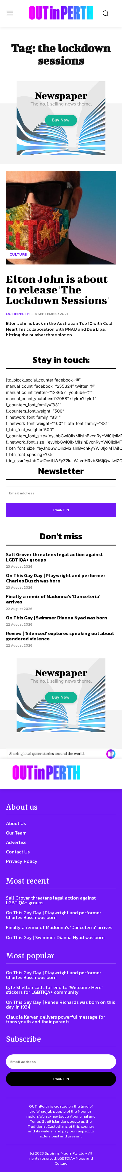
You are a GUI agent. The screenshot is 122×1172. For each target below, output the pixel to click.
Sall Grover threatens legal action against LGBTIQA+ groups (54, 557)
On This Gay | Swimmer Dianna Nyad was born (56, 617)
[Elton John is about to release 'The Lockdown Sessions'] (61, 217)
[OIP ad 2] (61, 754)
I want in (61, 510)
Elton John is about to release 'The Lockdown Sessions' (57, 289)
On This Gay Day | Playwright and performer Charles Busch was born (55, 578)
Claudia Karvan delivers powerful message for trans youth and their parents (55, 1019)
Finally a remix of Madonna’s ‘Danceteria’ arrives (53, 599)
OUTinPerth (18, 313)
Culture (18, 254)
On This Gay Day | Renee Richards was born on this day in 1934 (60, 1004)
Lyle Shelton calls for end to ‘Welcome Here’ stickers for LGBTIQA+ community (54, 990)
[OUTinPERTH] (61, 12)
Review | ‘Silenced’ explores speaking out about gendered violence (60, 636)
